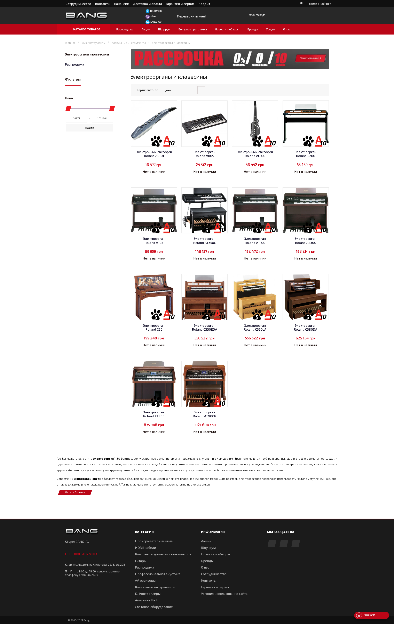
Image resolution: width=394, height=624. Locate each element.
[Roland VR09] (204, 123)
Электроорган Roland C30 (154, 327)
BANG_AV (156, 21)
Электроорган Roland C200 (305, 154)
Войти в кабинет (320, 3)
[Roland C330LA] (255, 297)
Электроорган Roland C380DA (305, 327)
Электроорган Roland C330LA (255, 327)
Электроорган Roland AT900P (204, 414)
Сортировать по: (148, 90)
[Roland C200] (306, 123)
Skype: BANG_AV (77, 541)
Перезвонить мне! (81, 554)
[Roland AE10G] (255, 123)
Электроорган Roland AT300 (305, 240)
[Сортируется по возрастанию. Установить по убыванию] (201, 90)
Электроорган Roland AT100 (255, 240)
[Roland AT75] (154, 210)
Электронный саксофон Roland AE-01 (154, 154)
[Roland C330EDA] (204, 297)
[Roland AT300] (306, 210)
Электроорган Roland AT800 (154, 414)
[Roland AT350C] (204, 210)
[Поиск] (287, 14)
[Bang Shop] (95, 16)
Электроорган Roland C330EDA (204, 327)
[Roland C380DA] (306, 297)
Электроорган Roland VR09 (204, 154)
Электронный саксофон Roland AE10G (255, 154)
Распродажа (74, 64)
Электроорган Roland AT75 (154, 240)
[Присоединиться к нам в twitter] (296, 544)
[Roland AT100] (255, 210)
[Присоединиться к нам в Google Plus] (284, 544)
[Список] (325, 90)
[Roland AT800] (154, 384)
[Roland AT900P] (204, 384)
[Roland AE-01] (154, 123)
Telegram (156, 10)
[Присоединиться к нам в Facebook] (272, 544)
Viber (153, 16)
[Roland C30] (154, 297)
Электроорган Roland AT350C (204, 240)
